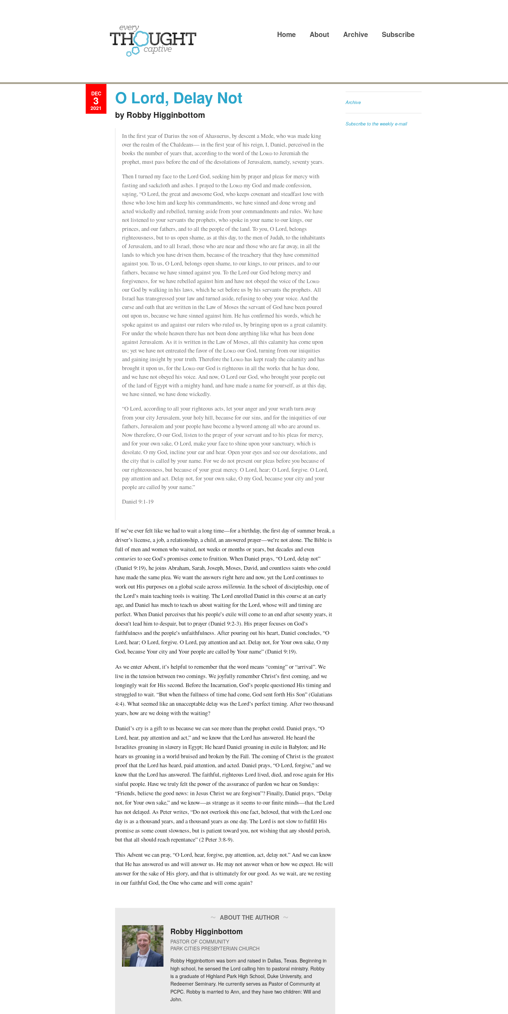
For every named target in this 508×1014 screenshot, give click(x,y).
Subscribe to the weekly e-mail (376, 123)
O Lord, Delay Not (179, 97)
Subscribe (398, 34)
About (319, 34)
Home (286, 34)
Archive (355, 34)
